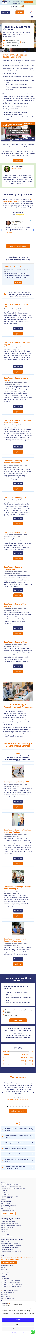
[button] (31, 17)
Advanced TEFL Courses (8, 1198)
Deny (18, 1324)
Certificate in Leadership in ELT (16, 782)
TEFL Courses (5, 1183)
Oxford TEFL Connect (12, 267)
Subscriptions (5, 1295)
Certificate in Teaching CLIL (15, 498)
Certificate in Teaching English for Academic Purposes (17, 462)
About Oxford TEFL (7, 1265)
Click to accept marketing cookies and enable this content (18, 131)
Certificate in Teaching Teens (15, 642)
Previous (2, 230)
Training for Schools (7, 1249)
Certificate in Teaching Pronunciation (13, 568)
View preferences (18, 1329)
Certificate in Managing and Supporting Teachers (15, 940)
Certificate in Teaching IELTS (15, 532)
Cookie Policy (14, 1332)
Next (34, 230)
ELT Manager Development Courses (12, 1239)
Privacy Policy (21, 1332)
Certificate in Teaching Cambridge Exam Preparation (17, 421)
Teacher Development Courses (10, 1218)
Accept (18, 1319)
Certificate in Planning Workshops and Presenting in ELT (17, 888)
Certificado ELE (5, 1278)
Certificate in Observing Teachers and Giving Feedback (17, 831)
